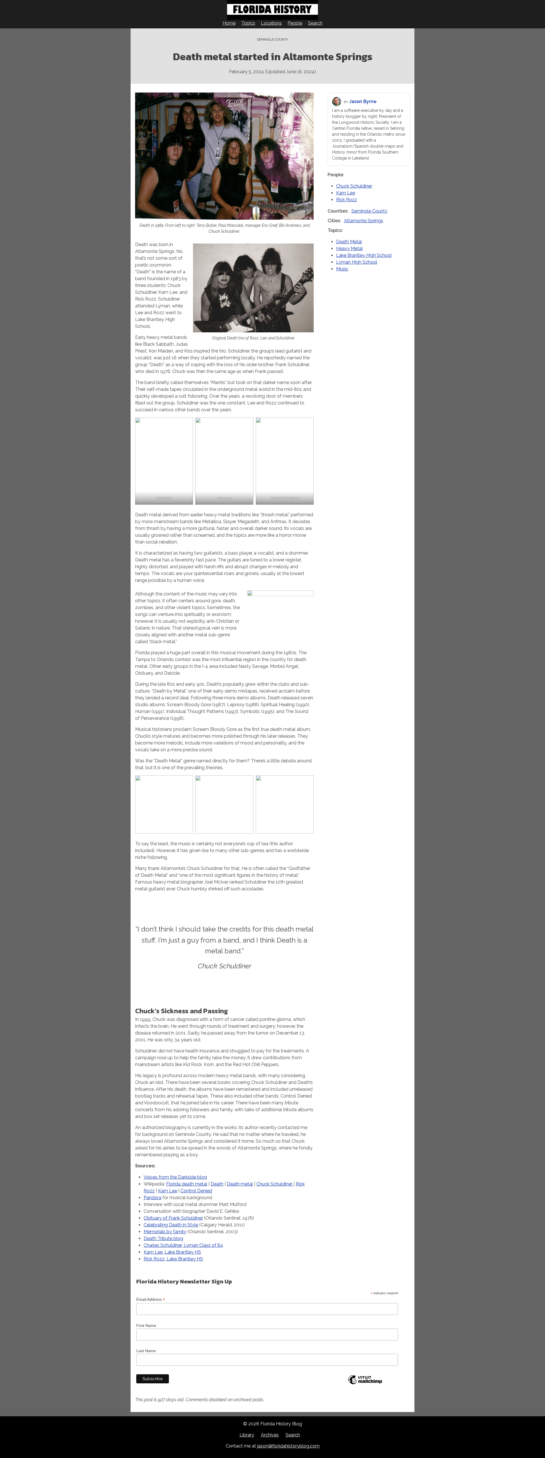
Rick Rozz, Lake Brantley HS (173, 1259)
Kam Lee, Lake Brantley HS (172, 1252)
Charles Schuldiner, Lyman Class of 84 (183, 1245)
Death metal (240, 1184)
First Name (146, 1325)
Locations (271, 23)
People (295, 23)
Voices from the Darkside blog (175, 1177)
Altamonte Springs (363, 220)
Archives (270, 1435)
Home (229, 23)
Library (247, 1435)
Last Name (146, 1350)
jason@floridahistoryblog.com (288, 1446)
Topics (248, 23)
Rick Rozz (346, 199)
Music (342, 269)
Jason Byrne (362, 101)
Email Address (150, 1299)
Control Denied (196, 1190)
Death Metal (349, 241)
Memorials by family (165, 1231)
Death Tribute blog (163, 1238)
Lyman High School (356, 262)
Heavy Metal (349, 248)
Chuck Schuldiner (275, 1184)
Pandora (152, 1197)
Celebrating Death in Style (171, 1225)
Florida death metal (186, 1184)
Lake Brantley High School (364, 255)
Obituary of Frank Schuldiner (173, 1218)
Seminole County (272, 39)
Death (217, 1184)
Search (315, 23)
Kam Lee (167, 1190)
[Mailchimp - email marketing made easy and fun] (365, 1384)
